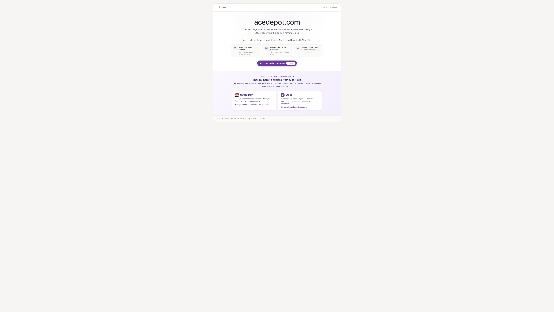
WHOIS (325, 7)
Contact (333, 7)
